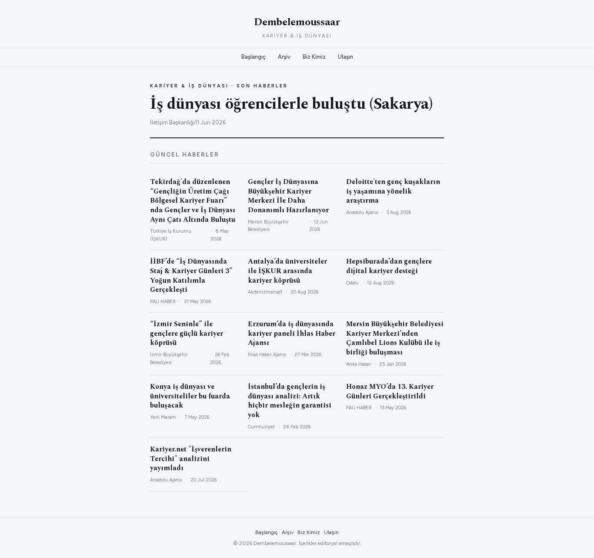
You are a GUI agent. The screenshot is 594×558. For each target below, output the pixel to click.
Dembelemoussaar (297, 22)
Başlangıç (253, 56)
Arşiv (284, 56)
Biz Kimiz (314, 56)
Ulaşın (345, 56)
